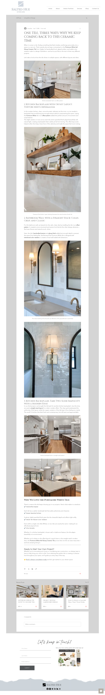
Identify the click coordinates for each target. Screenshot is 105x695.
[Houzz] (57, 689)
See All (87, 582)
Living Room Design (29, 18)
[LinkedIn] (55, 689)
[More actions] (80, 28)
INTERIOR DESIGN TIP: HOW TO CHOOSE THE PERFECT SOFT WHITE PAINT (26, 601)
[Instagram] (50, 689)
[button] (68, 8)
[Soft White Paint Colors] (27, 591)
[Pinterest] (52, 689)
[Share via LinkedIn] (32, 569)
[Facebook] (48, 689)
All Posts (18, 18)
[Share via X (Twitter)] (28, 569)
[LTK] (60, 689)
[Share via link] (36, 569)
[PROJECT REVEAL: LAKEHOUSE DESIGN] (52, 591)
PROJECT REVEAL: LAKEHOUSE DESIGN (50, 601)
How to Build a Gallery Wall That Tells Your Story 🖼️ (77, 601)
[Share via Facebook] (25, 569)
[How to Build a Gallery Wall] (77, 591)
